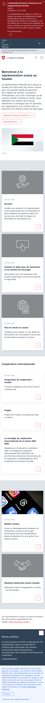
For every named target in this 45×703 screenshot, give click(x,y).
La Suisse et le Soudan (15, 58)
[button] (41, 633)
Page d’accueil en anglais (19, 622)
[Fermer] (43, 1)
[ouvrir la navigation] (41, 57)
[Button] (10, 34)
